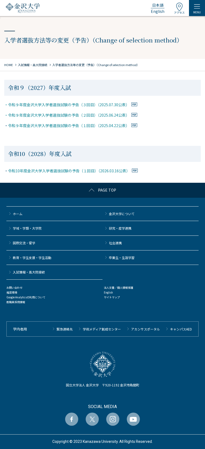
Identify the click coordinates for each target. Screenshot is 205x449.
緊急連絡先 (65, 329)
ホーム (17, 213)
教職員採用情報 (15, 302)
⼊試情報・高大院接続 (29, 272)
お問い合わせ (14, 288)
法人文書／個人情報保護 (118, 288)
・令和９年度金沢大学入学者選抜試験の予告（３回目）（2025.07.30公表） (66, 104)
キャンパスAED (181, 329)
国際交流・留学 (24, 243)
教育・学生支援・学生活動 (32, 257)
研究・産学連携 (120, 228)
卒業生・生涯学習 (122, 257)
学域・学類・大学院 (27, 228)
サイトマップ (112, 297)
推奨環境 (11, 292)
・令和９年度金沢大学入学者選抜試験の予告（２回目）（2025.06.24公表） (66, 115)
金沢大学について (122, 213)
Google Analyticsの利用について (25, 297)
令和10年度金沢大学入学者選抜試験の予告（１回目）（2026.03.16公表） (69, 170)
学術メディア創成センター (102, 329)
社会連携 (115, 243)
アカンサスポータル (145, 329)
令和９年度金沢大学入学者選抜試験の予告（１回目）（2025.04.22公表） (68, 125)
